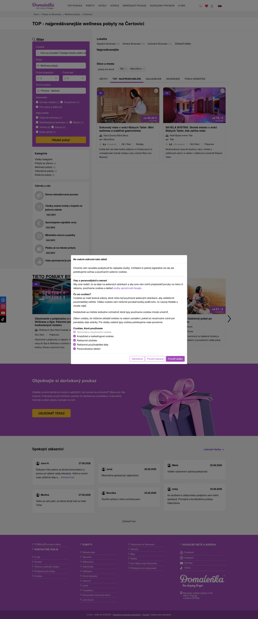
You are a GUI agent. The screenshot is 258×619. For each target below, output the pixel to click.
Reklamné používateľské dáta (92, 344)
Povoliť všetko (175, 358)
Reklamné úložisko (87, 340)
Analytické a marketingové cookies (95, 336)
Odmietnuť (137, 358)
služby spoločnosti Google (127, 288)
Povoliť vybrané (155, 358)
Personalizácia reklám (88, 348)
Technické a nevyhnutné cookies (94, 332)
